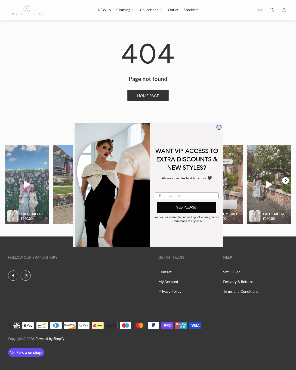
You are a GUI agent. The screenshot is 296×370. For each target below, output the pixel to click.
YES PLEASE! (186, 207)
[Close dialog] (219, 127)
